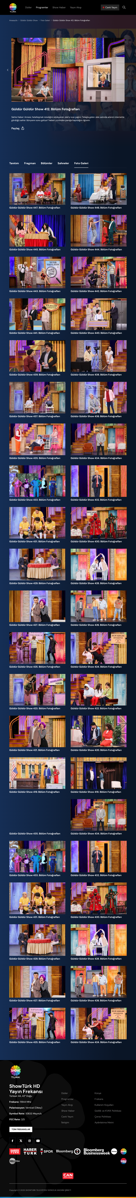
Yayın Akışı (75, 7)
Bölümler (46, 163)
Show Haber (59, 7)
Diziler (28, 7)
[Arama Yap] (124, 7)
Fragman (30, 163)
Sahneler (63, 163)
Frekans (99, 1099)
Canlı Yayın (67, 1116)
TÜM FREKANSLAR (21, 1129)
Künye (98, 1093)
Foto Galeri (81, 163)
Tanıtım (14, 163)
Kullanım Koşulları (104, 1105)
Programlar (42, 7)
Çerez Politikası (103, 1116)
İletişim (65, 1122)
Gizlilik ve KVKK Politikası (108, 1110)
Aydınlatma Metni (104, 1122)
